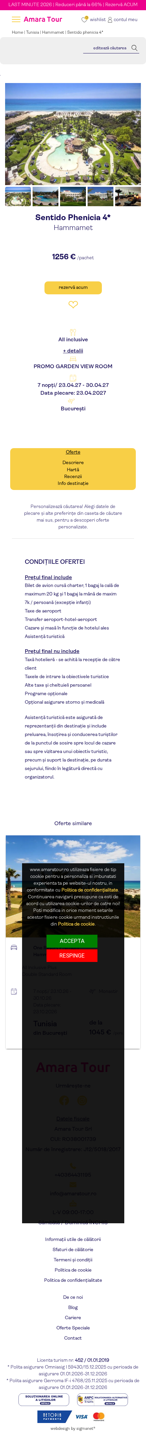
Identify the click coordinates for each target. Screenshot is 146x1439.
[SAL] (102, 1399)
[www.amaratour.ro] (42, 20)
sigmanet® (85, 1429)
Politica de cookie (73, 1270)
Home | (19, 33)
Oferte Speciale (73, 1328)
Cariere (73, 1318)
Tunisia (32, 33)
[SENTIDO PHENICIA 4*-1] (73, 134)
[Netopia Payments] (73, 1416)
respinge (72, 955)
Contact (73, 1338)
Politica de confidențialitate (73, 1280)
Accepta (72, 940)
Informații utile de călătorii (73, 1239)
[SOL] (44, 1399)
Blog (73, 1307)
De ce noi (73, 1297)
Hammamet (53, 33)
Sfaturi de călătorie (73, 1250)
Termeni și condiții (73, 1260)
